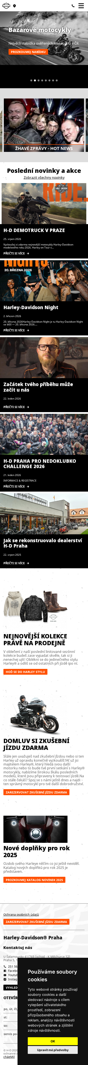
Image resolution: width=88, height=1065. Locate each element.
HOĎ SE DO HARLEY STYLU (25, 672)
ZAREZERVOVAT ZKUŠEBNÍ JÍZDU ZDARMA (36, 792)
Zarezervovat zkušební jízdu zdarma (36, 922)
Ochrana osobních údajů (21, 914)
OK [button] (53, 1041)
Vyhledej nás (16, 988)
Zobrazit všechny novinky (44, 177)
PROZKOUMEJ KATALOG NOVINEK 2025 (34, 880)
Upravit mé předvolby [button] (53, 1050)
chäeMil (9, 1057)
